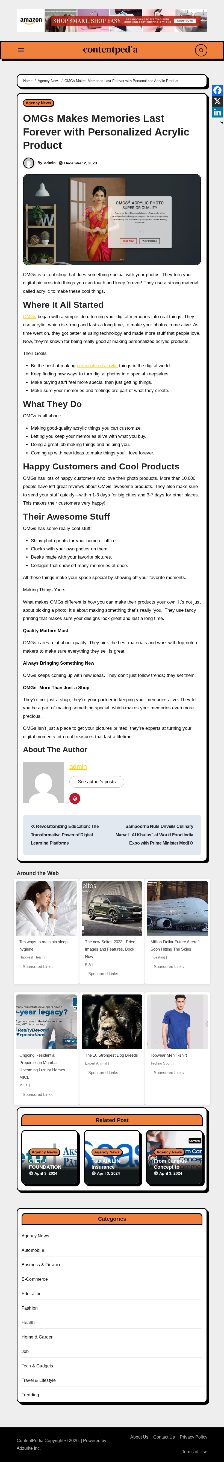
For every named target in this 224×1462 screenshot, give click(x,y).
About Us (139, 1437)
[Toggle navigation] (21, 50)
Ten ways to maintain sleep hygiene (43, 945)
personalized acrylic (97, 365)
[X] (217, 101)
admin (50, 163)
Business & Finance (42, 1264)
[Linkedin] (217, 112)
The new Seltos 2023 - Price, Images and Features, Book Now (110, 948)
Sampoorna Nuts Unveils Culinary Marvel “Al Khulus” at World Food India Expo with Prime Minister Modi (154, 834)
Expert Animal (96, 1063)
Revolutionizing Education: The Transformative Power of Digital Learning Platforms (65, 834)
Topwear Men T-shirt (169, 1055)
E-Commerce (35, 1279)
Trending (30, 1394)
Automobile (33, 1250)
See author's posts (97, 781)
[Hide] (222, 122)
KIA (88, 964)
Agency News (38, 103)
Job (25, 1351)
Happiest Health (32, 957)
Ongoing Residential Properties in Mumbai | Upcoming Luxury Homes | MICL (43, 1066)
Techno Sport (161, 1063)
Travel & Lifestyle (39, 1380)
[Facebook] (217, 90)
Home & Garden (38, 1337)
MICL (23, 1085)
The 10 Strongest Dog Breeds (111, 1055)
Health (28, 1322)
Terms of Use (194, 1451)
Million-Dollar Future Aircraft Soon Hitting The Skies (175, 945)
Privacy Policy (193, 1437)
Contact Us (164, 1437)
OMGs (29, 316)
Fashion (30, 1308)
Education (32, 1293)
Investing (158, 957)
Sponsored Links (38, 966)
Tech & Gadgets (37, 1366)
